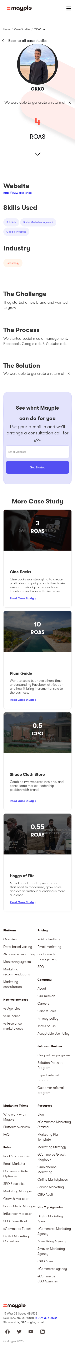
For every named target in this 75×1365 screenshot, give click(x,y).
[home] (19, 8)
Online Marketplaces (53, 1179)
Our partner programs (54, 1055)
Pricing (43, 930)
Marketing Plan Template (49, 1137)
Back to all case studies (27, 41)
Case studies (47, 1011)
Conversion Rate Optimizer (15, 1173)
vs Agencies (11, 1008)
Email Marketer (14, 1164)
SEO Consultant (15, 1221)
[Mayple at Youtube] (31, 1331)
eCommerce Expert (17, 1229)
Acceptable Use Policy (54, 1033)
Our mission (46, 996)
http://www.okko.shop (17, 192)
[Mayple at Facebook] (7, 1331)
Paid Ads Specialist (17, 1156)
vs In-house (11, 1016)
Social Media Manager (19, 1206)
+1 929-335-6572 (46, 1318)
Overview (10, 939)
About (42, 988)
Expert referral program (48, 1077)
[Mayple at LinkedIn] (42, 1331)
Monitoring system (17, 962)
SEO (41, 967)
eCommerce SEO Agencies (48, 1278)
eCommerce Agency (52, 1269)
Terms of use (47, 1026)
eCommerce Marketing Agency (54, 1231)
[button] (68, 8)
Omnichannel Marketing (47, 1169)
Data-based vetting (17, 947)
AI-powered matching (19, 954)
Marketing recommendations (16, 971)
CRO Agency (47, 1261)
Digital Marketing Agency (50, 1218)
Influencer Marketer (17, 1214)
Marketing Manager (17, 1191)
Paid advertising (49, 939)
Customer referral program (51, 1090)
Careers (43, 1003)
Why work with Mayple (14, 1117)
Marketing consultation (12, 984)
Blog (41, 1114)
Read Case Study (22, 598)
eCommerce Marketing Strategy (54, 1124)
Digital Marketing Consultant (16, 1238)
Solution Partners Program (50, 1065)
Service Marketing (51, 1187)
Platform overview (16, 1127)
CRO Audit (45, 1194)
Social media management (47, 956)
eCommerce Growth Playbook (53, 1157)
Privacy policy (48, 1018)
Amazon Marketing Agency (51, 1251)
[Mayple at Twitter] (19, 1331)
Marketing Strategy (52, 1147)
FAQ (6, 1134)
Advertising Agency (52, 1241)
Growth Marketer (16, 1199)
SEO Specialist (14, 1184)
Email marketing (49, 947)
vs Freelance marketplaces (13, 1026)
